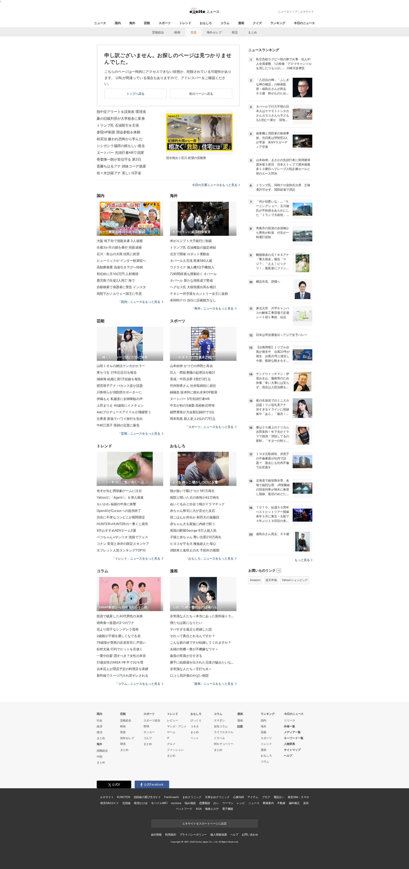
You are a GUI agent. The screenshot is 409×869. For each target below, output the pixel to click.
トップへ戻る (136, 93)
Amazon (255, 580)
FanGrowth (171, 797)
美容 (306, 803)
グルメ (171, 743)
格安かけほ (141, 803)
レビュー (172, 720)
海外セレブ (214, 32)
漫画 (241, 23)
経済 (99, 726)
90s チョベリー (223, 743)
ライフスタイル (223, 732)
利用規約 (170, 834)
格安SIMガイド (109, 803)
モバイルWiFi (159, 803)
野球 (146, 726)
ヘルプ (288, 755)
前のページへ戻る (201, 93)
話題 (240, 726)
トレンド (185, 23)
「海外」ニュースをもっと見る (212, 308)
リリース (289, 720)
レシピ (241, 803)
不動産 (281, 803)
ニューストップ (287, 11)
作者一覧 (289, 726)
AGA (199, 808)
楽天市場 (271, 580)
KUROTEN (123, 797)
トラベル (219, 738)
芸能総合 (158, 32)
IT (168, 738)
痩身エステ (212, 808)
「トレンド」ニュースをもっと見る (136, 558)
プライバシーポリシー (193, 834)
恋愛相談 (204, 803)
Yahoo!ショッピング (295, 580)
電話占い (279, 797)
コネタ (194, 726)
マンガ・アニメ (176, 726)
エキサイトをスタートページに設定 (204, 823)
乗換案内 (268, 803)
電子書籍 (227, 808)
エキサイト (307, 11)
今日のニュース (304, 23)
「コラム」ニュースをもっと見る (137, 683)
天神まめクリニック (217, 797)
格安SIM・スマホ (298, 797)
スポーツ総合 (152, 720)
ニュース (100, 23)
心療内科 (238, 797)
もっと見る (302, 560)
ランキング (277, 23)
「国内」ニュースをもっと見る (139, 302)
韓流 (235, 32)
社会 (99, 720)
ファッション (175, 749)
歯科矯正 (294, 803)
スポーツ (165, 23)
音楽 (193, 32)
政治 (99, 732)
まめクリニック (192, 797)
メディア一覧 (292, 732)
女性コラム (221, 726)
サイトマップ (292, 749)
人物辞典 (289, 743)
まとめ (252, 32)
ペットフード (184, 808)
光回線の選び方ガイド (147, 797)
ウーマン (227, 803)
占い (216, 803)
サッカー (149, 732)
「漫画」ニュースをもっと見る (212, 683)
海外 (132, 23)
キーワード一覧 (293, 738)
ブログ (266, 797)
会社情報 (156, 834)
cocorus (176, 803)
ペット (194, 738)
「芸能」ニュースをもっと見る (139, 433)
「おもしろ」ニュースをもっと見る (209, 558)
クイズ (257, 23)
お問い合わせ (250, 834)
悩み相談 (190, 803)
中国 (99, 756)
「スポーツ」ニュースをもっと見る (209, 427)
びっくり (196, 720)
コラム (224, 23)
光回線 (126, 803)
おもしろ (206, 23)
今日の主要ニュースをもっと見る (214, 185)
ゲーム (171, 732)
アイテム (252, 797)
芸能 (147, 23)
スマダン (219, 720)
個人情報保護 (218, 834)
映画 (177, 32)
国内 (118, 23)
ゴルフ (148, 738)
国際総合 (102, 750)
